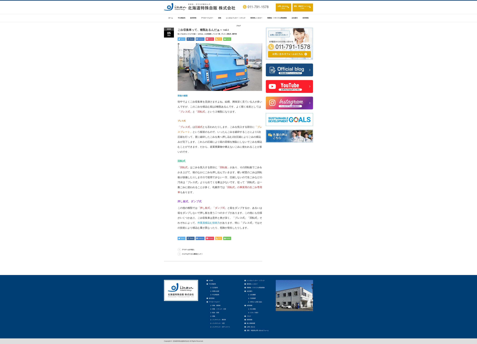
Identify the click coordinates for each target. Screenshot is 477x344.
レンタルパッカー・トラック (235, 18)
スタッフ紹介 (254, 312)
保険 (219, 18)
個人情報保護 (251, 323)
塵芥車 (234, 34)
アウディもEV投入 (188, 250)
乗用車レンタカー (256, 18)
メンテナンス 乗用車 (219, 319)
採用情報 (306, 18)
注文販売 (215, 287)
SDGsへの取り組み (256, 302)
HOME (211, 280)
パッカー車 (216, 34)
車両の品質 (215, 291)
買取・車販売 (302, 7)
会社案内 (295, 18)
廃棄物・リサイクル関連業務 (277, 18)
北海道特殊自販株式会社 (181, 341)
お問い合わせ (283, 7)
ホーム (170, 18)
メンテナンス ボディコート (221, 327)
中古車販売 (181, 18)
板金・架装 (215, 312)
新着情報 (249, 319)
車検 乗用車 (216, 305)
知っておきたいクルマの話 (187, 34)
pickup (200, 34)
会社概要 (253, 294)
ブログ (238, 26)
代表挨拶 (253, 298)
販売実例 (193, 18)
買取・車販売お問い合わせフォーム (258, 330)
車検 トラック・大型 (219, 309)
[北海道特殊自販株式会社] (200, 10)
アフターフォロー (207, 18)
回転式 (229, 34)
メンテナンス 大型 (218, 323)
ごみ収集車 (207, 34)
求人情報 (253, 309)
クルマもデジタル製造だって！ (192, 254)
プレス (223, 34)
